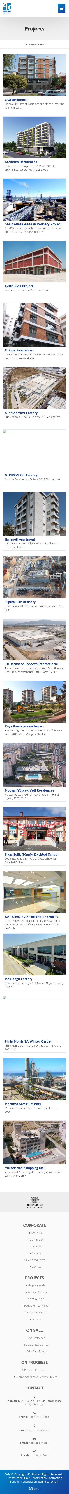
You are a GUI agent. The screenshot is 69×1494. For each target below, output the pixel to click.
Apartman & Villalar (36, 1292)
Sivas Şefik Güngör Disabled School (31, 854)
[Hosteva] (35, 1489)
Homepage (30, 44)
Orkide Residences (19, 350)
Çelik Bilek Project (19, 286)
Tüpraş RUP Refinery (20, 601)
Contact (36, 1266)
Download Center (36, 1260)
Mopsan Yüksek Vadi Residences (29, 790)
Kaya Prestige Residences (24, 726)
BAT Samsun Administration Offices (31, 916)
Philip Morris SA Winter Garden (28, 1041)
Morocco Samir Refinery (23, 1103)
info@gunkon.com (39, 1442)
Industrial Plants (36, 1312)
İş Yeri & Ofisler (36, 1299)
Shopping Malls (36, 1285)
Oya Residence (16, 99)
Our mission (36, 1239)
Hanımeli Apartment (20, 539)
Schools (36, 1319)
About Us (36, 1233)
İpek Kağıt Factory (18, 978)
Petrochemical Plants (36, 1305)
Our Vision (36, 1246)
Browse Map (41, 1455)
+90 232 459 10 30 (39, 1416)
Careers (36, 1253)
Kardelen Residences (21, 161)
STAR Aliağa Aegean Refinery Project (33, 224)
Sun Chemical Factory (21, 412)
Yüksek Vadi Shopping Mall (25, 1167)
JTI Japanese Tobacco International (31, 663)
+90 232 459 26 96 (38, 1430)
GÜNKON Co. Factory (21, 475)
